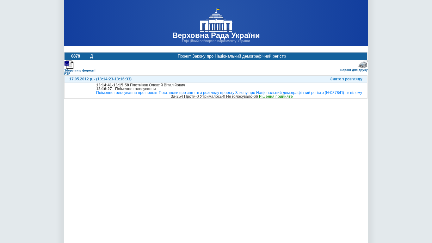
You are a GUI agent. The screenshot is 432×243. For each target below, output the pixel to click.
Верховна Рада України (216, 35)
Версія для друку (354, 70)
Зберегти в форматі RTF (80, 72)
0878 (75, 56)
